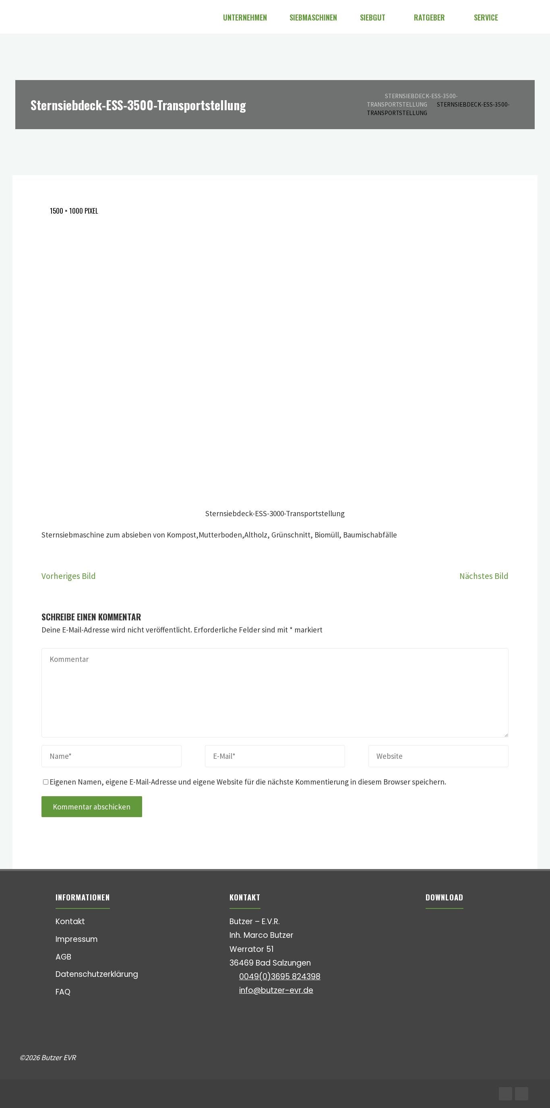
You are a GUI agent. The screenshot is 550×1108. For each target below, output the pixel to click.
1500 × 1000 (67, 211)
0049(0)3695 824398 (279, 976)
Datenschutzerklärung (97, 974)
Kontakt (70, 921)
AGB (63, 956)
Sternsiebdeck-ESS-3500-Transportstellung (412, 100)
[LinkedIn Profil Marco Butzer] (521, 1093)
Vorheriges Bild (68, 575)
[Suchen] (520, 17)
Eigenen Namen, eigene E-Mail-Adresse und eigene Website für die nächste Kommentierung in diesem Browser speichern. (248, 782)
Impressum (77, 939)
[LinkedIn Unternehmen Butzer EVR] (505, 1093)
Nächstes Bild (484, 575)
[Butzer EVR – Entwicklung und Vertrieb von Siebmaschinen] (20, 17)
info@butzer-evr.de (276, 990)
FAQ (63, 991)
